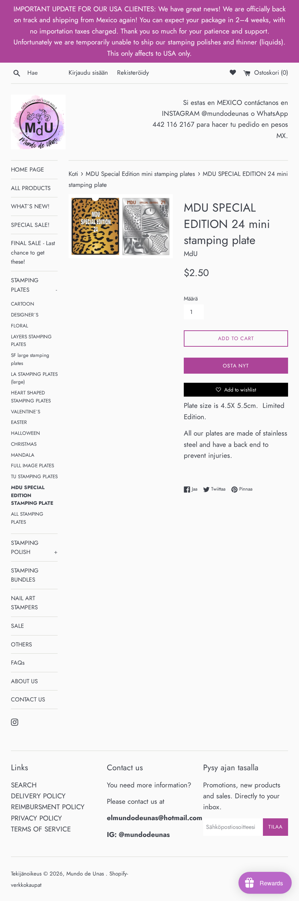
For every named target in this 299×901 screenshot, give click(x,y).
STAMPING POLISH (34, 547)
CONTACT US (28, 699)
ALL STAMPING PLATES (27, 518)
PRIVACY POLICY (36, 818)
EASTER (19, 422)
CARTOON (22, 303)
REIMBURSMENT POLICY (48, 807)
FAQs (17, 662)
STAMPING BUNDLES (24, 575)
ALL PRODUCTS (31, 188)
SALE (17, 626)
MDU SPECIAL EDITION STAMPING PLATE (32, 495)
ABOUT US (24, 681)
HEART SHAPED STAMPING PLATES (31, 396)
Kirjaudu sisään (88, 72)
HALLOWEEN (25, 433)
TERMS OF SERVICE (41, 829)
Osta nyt (236, 365)
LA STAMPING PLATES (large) (34, 378)
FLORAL (19, 325)
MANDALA (22, 455)
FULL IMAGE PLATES (32, 465)
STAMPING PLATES (34, 285)
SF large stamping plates (30, 359)
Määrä (191, 299)
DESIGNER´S (24, 314)
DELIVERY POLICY (38, 796)
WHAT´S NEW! (30, 206)
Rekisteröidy (133, 72)
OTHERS (21, 644)
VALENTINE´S (25, 411)
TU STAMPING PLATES (34, 476)
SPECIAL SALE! (30, 225)
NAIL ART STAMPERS (24, 603)
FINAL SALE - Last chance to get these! (33, 252)
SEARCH (24, 785)
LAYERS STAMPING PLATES (31, 340)
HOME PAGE (27, 169)
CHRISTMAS (23, 444)
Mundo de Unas (86, 874)
